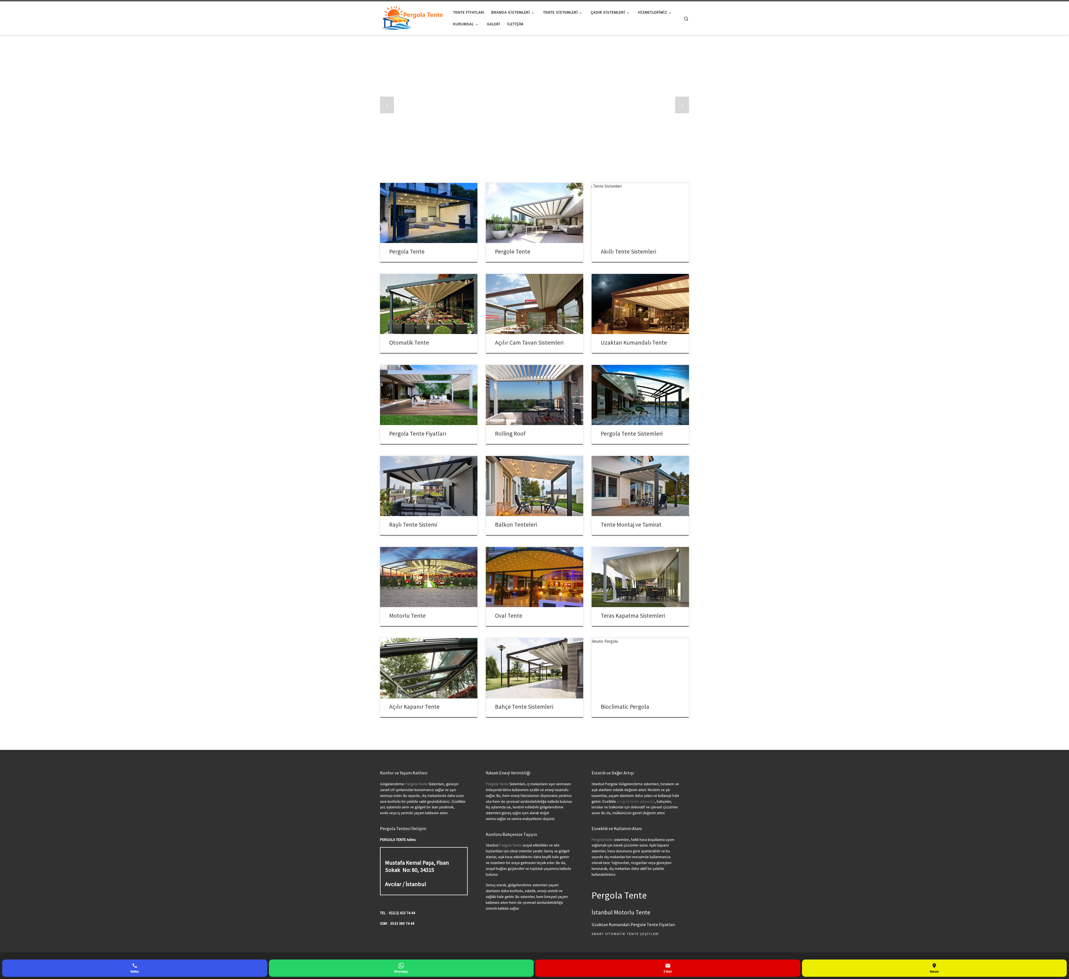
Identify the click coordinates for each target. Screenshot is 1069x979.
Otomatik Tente (409, 342)
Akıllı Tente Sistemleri (628, 251)
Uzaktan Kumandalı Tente (634, 342)
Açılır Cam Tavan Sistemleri (529, 342)
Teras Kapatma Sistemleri (633, 615)
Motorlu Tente (407, 615)
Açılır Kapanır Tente (414, 706)
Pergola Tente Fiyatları (418, 433)
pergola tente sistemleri (636, 801)
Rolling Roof (510, 433)
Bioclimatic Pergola (625, 706)
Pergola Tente (407, 251)
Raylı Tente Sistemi (413, 524)
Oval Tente (508, 615)
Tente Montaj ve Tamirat (631, 524)
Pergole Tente (512, 251)
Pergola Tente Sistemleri (632, 433)
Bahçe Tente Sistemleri (524, 706)
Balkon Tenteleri (516, 524)
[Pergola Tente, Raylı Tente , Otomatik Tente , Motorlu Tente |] (412, 17)
